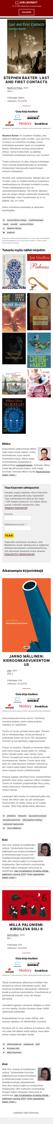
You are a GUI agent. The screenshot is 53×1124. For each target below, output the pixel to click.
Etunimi (8, 514)
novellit (13, 224)
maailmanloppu (36, 220)
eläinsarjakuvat (14, 1044)
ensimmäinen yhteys (16, 220)
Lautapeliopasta (24, 465)
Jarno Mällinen (14, 828)
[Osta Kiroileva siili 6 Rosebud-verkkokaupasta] (34, 966)
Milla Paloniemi (14, 1052)
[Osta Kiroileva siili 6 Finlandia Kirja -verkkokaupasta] (18, 966)
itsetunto (22, 816)
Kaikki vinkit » (9, 474)
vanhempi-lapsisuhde (13, 824)
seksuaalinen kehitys (32, 820)
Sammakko (12, 935)
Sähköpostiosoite (15, 524)
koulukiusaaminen (11, 820)
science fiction (26, 224)
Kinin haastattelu (35, 874)
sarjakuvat (28, 1044)
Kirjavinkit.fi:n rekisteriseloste (19, 554)
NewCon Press (14, 88)
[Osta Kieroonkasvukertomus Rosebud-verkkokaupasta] (34, 702)
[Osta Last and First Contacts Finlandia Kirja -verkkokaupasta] (18, 119)
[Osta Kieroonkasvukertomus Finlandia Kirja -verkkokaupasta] (18, 702)
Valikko (26, 12)
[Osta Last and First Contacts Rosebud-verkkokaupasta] (34, 119)
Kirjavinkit (29, 2)
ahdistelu (11, 816)
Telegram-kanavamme (15, 507)
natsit (5, 224)
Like (9, 670)
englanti (11, 232)
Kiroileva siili (13, 1048)
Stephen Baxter (14, 228)
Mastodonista (43, 471)
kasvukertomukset (37, 816)
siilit (38, 1044)
